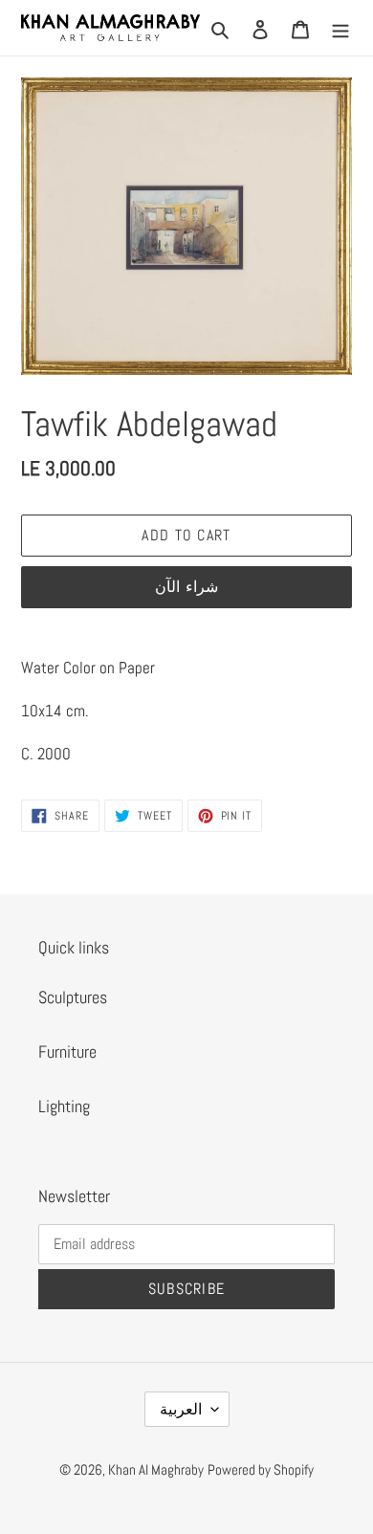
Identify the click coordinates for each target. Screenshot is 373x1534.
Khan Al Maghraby (156, 1469)
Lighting (64, 1106)
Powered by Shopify (261, 1469)
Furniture (67, 1052)
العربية (181, 1409)
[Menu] (340, 27)
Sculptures (72, 997)
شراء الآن (186, 587)
